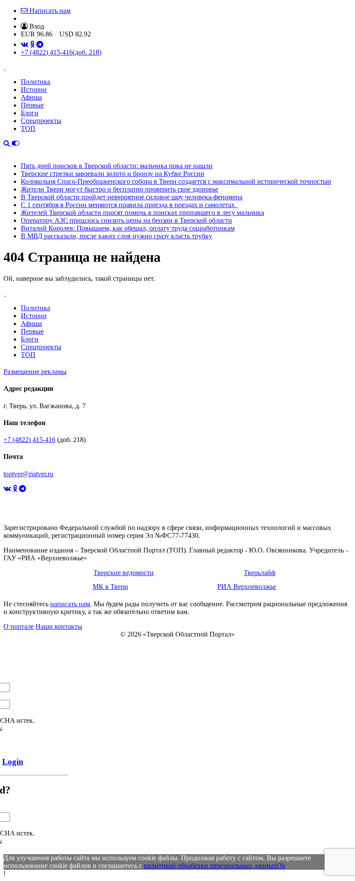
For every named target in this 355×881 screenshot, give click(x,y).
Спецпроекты (41, 120)
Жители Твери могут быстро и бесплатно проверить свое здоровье (119, 189)
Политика (35, 81)
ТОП (28, 128)
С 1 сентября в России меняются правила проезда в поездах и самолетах (129, 204)
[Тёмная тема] (15, 143)
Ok (281, 865)
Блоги (30, 113)
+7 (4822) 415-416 (61, 52)
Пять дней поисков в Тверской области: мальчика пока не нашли (117, 165)
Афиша (31, 97)
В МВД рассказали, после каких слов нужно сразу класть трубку (116, 236)
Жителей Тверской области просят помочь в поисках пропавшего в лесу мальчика (142, 212)
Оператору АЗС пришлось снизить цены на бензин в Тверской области (126, 220)
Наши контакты (59, 626)
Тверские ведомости (124, 572)
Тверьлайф (259, 572)
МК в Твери (110, 586)
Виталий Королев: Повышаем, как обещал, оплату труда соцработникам (128, 228)
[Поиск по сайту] (7, 143)
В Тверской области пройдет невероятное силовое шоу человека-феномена (131, 197)
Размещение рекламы (35, 371)
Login (12, 761)
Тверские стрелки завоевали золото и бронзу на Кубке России (112, 173)
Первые (32, 105)
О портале (18, 626)
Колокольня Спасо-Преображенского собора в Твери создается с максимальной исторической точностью (176, 181)
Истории (34, 89)
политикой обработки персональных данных (210, 865)
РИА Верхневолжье (246, 586)
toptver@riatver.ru (28, 474)
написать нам (70, 604)
